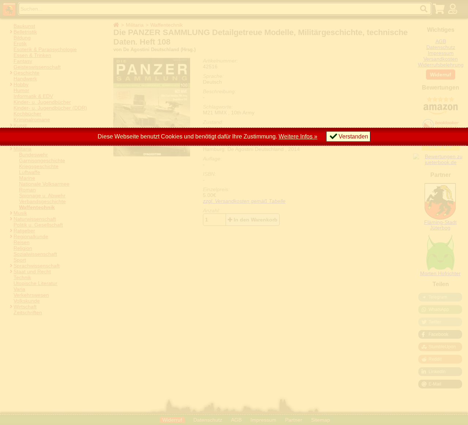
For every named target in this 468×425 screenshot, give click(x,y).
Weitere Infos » (298, 136)
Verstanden (353, 136)
